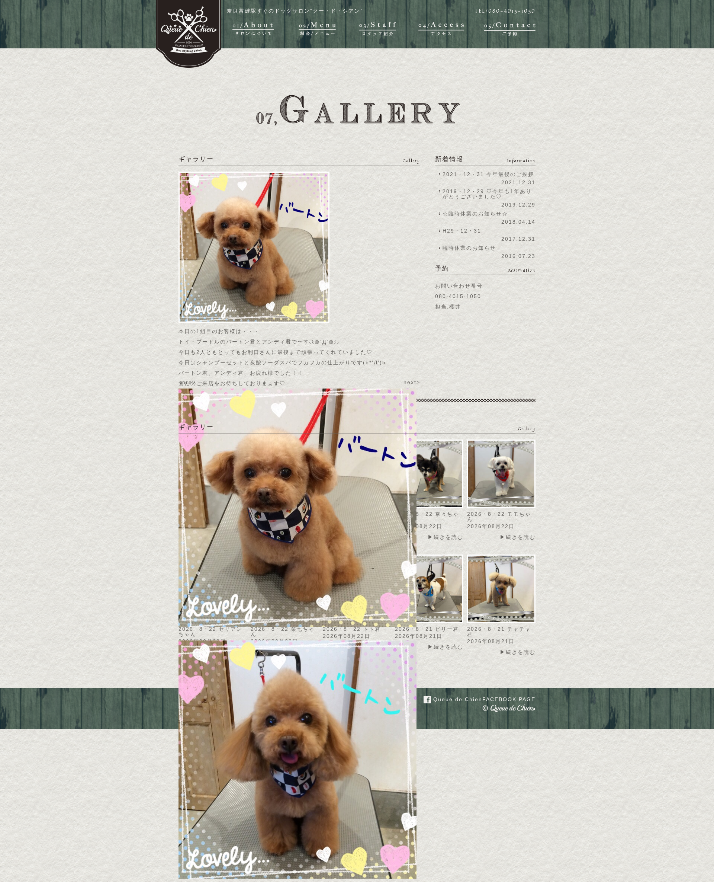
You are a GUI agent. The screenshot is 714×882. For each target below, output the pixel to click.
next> (411, 382)
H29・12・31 (464, 231)
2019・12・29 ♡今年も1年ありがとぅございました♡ (487, 193)
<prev (187, 382)
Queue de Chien (483, 699)
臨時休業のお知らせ (469, 248)
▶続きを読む (445, 537)
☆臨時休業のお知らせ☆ (475, 214)
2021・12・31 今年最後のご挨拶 (488, 174)
